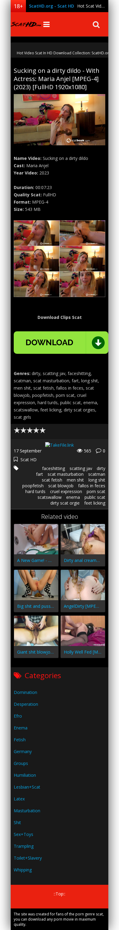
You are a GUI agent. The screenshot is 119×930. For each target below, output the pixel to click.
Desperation (26, 704)
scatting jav (81, 468)
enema (73, 497)
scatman (96, 474)
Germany (23, 751)
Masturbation (27, 810)
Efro (18, 716)
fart (39, 474)
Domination (25, 692)
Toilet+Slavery (28, 858)
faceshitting (53, 468)
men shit (75, 480)
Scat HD (28, 459)
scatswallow (50, 497)
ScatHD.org (26, 24)
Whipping (23, 870)
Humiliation (25, 775)
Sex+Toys (23, 834)
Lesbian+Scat (27, 787)
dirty (101, 468)
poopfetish (33, 486)
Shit (17, 822)
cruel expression (66, 491)
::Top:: (59, 894)
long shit (96, 480)
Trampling (24, 846)
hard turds (35, 491)
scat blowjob (61, 486)
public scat (95, 497)
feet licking (94, 503)
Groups (21, 763)
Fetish (20, 739)
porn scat (96, 491)
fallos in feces (91, 486)
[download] (61, 342)
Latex (19, 799)
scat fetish (52, 480)
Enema (20, 728)
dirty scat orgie (65, 503)
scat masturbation (66, 474)
